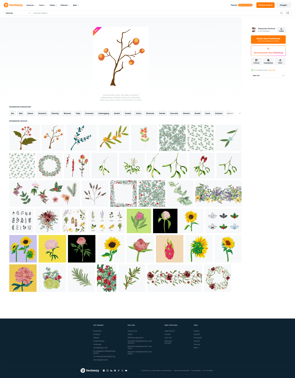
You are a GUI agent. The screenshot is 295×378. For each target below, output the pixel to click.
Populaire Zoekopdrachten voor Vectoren (140, 342)
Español (197, 334)
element (186, 113)
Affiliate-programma (135, 337)
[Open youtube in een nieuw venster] (126, 370)
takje (78, 113)
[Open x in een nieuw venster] (122, 370)
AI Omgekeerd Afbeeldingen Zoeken (104, 352)
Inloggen (283, 5)
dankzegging (104, 113)
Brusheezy (97, 331)
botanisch (42, 113)
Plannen (234, 5)
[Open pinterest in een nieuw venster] (115, 370)
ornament (89, 113)
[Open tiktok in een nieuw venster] (119, 370)
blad (20, 113)
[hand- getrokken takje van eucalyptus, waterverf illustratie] (180, 193)
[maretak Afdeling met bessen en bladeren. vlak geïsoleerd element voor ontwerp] (228, 138)
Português (198, 337)
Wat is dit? (272, 70)
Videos (52, 5)
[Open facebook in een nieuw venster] (104, 370)
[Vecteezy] (13, 5)
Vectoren (30, 5)
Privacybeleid (196, 370)
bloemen (67, 113)
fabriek (162, 113)
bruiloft (230, 113)
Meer (75, 5)
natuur (30, 113)
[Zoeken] (281, 13)
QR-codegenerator (100, 360)
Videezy (96, 337)
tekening (55, 113)
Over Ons (168, 337)
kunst (207, 113)
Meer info (256, 76)
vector (138, 113)
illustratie (150, 113)
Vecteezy (96, 334)
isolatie (128, 113)
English (196, 331)
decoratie (174, 113)
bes (12, 113)
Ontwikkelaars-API (100, 348)
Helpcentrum (170, 331)
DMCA (130, 334)
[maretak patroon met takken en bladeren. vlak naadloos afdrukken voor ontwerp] (200, 138)
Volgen (281, 31)
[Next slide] (238, 113)
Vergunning (132, 331)
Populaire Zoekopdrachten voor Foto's (140, 347)
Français (197, 344)
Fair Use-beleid (208, 370)
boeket (117, 113)
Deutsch (197, 341)
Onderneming (98, 341)
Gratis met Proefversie (268, 39)
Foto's (41, 5)
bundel (197, 113)
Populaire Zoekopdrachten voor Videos (140, 353)
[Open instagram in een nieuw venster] (107, 370)
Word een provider (168, 342)
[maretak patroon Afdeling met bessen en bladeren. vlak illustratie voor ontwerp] (22, 165)
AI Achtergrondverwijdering (104, 356)
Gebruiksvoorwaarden (181, 370)
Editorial (64, 5)
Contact (168, 334)
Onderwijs (97, 344)
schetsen (218, 113)
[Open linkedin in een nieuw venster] (111, 370)
